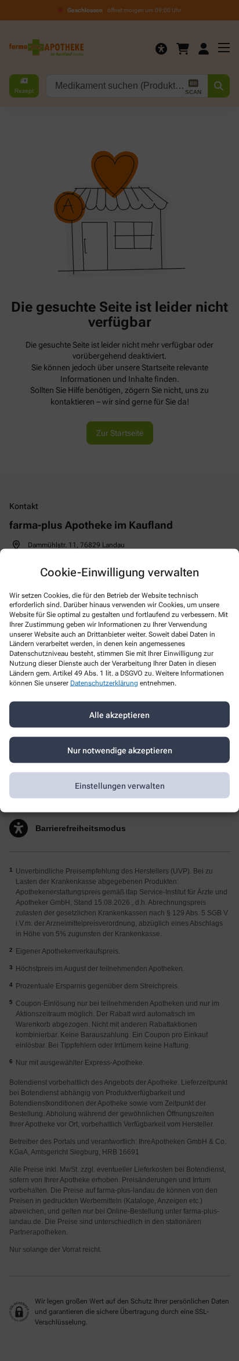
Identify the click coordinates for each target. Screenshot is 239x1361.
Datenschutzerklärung (104, 682)
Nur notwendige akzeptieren (119, 749)
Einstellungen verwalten (120, 785)
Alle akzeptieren (119, 714)
